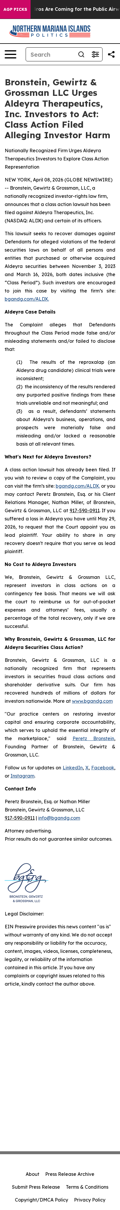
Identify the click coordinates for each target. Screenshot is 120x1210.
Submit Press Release (36, 1187)
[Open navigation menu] (10, 54)
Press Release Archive (69, 1174)
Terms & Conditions (87, 1187)
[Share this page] (111, 54)
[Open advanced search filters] (95, 54)
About (32, 1174)
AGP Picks (15, 9)
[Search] (81, 54)
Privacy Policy (89, 1200)
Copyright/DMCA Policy (41, 1200)
